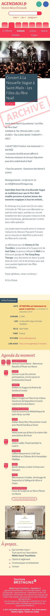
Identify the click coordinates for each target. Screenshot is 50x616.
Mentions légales (17, 612)
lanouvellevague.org (27, 338)
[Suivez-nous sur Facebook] (46, 4)
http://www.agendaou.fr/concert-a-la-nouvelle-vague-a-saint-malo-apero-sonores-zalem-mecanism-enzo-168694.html (33, 344)
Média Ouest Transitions (22, 610)
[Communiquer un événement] (39, 4)
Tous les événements (24, 498)
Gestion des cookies (32, 612)
